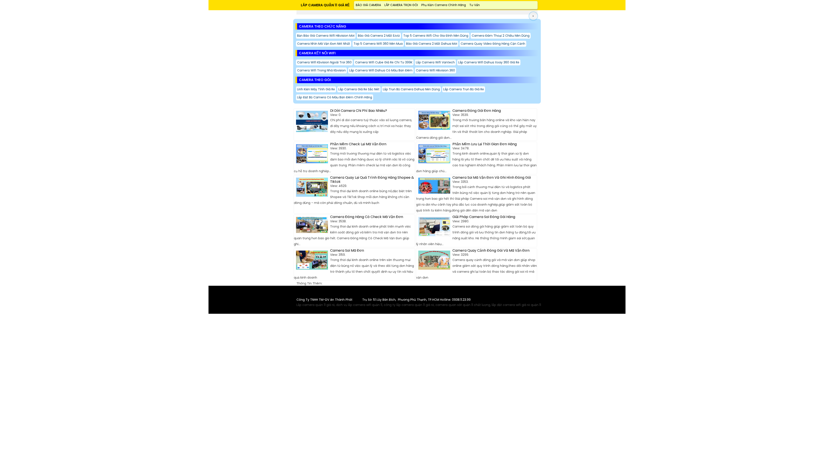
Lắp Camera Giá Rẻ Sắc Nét (358, 89)
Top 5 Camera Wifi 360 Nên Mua (378, 43)
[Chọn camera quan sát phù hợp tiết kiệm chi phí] (533, 16)
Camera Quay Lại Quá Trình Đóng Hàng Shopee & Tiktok (372, 179)
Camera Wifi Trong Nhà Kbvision (321, 70)
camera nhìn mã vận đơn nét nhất (323, 43)
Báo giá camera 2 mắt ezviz (379, 35)
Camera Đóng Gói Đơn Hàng (476, 111)
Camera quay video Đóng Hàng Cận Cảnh (493, 43)
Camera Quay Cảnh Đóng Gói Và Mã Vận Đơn (491, 250)
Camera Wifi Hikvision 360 (435, 70)
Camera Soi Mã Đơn (347, 250)
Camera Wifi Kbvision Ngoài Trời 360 (324, 62)
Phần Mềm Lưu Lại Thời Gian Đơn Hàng (484, 144)
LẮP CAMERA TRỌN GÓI (401, 5)
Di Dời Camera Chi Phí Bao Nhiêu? (358, 111)
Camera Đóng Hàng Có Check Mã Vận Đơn (366, 217)
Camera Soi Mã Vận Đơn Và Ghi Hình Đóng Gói (491, 177)
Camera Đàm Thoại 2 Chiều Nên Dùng (501, 35)
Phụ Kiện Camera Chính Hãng (443, 5)
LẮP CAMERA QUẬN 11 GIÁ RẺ (325, 5)
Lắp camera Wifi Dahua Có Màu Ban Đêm (380, 70)
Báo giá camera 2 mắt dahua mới (431, 43)
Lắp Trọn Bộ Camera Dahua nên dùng (411, 89)
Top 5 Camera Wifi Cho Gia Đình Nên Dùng (435, 35)
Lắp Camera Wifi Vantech (435, 62)
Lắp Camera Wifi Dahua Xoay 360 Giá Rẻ (488, 62)
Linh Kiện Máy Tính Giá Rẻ (316, 89)
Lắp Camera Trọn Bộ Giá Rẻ (463, 89)
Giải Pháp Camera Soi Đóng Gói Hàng (483, 217)
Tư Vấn (474, 5)
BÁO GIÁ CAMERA (368, 5)
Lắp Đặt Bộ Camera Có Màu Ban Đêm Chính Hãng (334, 97)
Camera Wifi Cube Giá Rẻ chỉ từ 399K (383, 62)
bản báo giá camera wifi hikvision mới (325, 35)
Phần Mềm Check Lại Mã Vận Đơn (358, 144)
